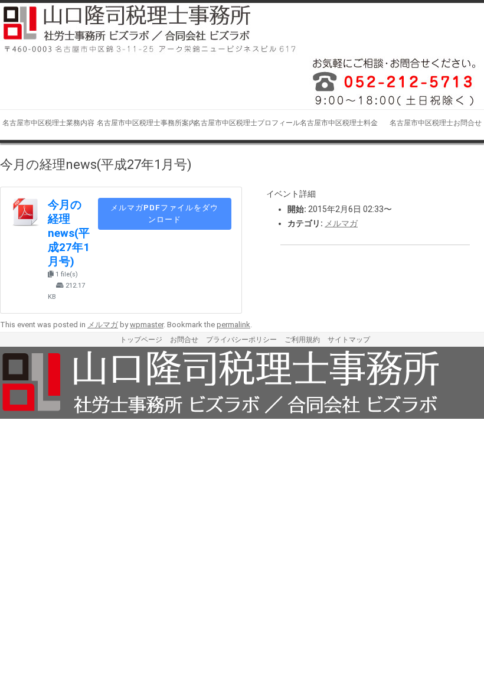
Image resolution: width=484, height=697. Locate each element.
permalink (233, 324)
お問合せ (184, 340)
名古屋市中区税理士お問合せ (436, 123)
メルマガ (341, 223)
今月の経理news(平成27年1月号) (69, 233)
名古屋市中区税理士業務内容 (48, 123)
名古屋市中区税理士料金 (339, 123)
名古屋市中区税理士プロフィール (242, 123)
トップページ (141, 340)
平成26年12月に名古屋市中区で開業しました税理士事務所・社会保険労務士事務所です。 (389, 82)
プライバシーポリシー (241, 340)
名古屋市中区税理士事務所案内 (145, 123)
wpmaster (146, 324)
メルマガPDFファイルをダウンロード (164, 213)
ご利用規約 (302, 340)
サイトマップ (349, 340)
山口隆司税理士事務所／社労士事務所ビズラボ (150, 29)
